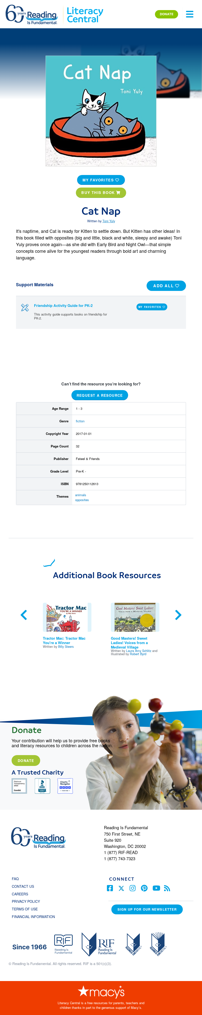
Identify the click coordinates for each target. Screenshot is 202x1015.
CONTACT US (24, 886)
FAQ (15, 878)
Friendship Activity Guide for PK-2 (63, 305)
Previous (23, 615)
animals (80, 494)
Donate (26, 760)
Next (178, 615)
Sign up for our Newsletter (147, 909)
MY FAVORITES (99, 180)
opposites (82, 499)
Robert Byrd (138, 653)
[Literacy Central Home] (85, 7)
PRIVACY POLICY (26, 901)
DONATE (166, 14)
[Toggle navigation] (189, 14)
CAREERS (20, 893)
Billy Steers (66, 646)
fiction (80, 421)
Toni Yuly (108, 221)
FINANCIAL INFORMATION (33, 916)
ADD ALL (164, 285)
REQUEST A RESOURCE (100, 395)
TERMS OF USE (27, 908)
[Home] (35, 7)
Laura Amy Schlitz (138, 650)
